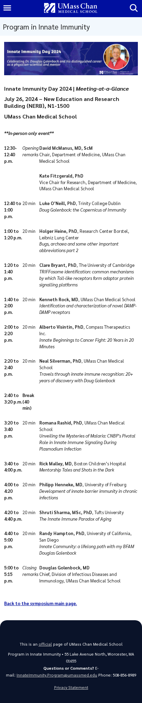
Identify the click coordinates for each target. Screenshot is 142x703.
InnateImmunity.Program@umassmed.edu (57, 675)
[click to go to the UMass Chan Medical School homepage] (70, 8)
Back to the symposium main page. (40, 603)
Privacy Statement (71, 687)
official (45, 644)
